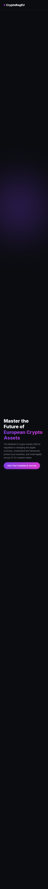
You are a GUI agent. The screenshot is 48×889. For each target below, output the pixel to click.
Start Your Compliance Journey (21, 465)
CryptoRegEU (15, 5)
